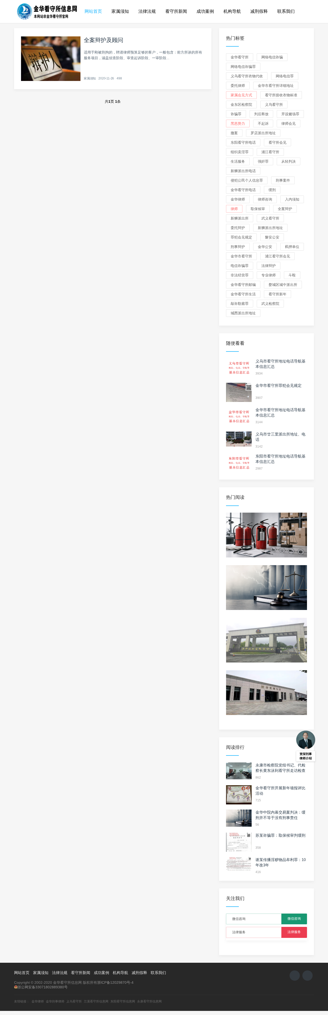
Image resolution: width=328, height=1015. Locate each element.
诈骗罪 (236, 114)
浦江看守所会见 (277, 256)
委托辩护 (238, 228)
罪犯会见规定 (241, 237)
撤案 (234, 133)
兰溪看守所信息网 (96, 1001)
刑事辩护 (238, 247)
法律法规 (147, 11)
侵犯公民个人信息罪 (247, 180)
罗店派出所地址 (263, 133)
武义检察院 (270, 304)
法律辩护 (268, 266)
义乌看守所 (274, 104)
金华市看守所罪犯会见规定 (278, 385)
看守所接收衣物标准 (281, 95)
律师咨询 (265, 199)
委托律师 (238, 86)
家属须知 (120, 11)
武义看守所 (270, 218)
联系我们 (286, 11)
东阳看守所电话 (243, 142)
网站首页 (93, 11)
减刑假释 (259, 11)
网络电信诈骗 (272, 57)
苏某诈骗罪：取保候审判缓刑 (280, 835)
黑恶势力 (238, 123)
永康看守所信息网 (149, 1001)
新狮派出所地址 (270, 228)
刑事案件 (283, 180)
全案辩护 (285, 209)
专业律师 (268, 275)
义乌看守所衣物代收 (247, 76)
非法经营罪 (240, 275)
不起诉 (263, 123)
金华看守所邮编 (243, 285)
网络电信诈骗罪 (243, 67)
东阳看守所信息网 (122, 1001)
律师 (234, 209)
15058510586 (10, 1013)
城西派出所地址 (243, 313)
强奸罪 (263, 161)
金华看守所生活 (243, 294)
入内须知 (292, 199)
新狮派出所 (240, 218)
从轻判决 (288, 161)
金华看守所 (240, 57)
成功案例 (205, 11)
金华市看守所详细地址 (276, 86)
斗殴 (292, 275)
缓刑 (272, 190)
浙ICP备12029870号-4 (115, 982)
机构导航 (232, 11)
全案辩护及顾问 (103, 40)
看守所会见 (277, 142)
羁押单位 (292, 247)
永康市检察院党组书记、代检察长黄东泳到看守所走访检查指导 (280, 770)
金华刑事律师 (55, 1001)
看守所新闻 (176, 11)
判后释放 (261, 114)
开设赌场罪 (290, 114)
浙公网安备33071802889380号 (42, 987)
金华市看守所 (241, 256)
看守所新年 (277, 294)
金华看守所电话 (243, 190)
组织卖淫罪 (240, 152)
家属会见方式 (241, 95)
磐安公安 (272, 237)
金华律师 (238, 199)
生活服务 (238, 161)
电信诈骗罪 (240, 266)
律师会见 (288, 123)
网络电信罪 (285, 76)
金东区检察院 (241, 104)
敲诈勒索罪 (240, 304)
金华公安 (265, 247)
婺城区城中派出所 (283, 285)
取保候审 (258, 209)
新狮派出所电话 (243, 171)
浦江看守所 (270, 152)
